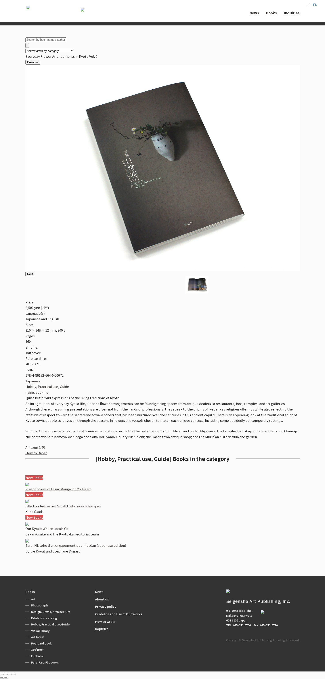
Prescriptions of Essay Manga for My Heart (58, 489)
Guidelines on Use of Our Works (118, 614)
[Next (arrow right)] (6, 678)
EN (315, 4)
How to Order (36, 453)
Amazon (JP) (35, 447)
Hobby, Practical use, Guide (47, 386)
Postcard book (41, 643)
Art (33, 599)
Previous (32, 62)
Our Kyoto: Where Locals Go (46, 528)
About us (102, 599)
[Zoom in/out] (13, 674)
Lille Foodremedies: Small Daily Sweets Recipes (63, 506)
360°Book (37, 649)
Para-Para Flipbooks (45, 662)
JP (308, 4)
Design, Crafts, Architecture (50, 612)
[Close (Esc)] (2, 674)
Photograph (39, 605)
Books (30, 591)
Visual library (40, 631)
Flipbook (37, 656)
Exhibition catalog (44, 618)
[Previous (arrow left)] (2, 678)
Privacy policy (105, 606)
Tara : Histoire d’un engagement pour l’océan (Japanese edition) (75, 545)
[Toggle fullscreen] (9, 674)
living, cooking (36, 392)
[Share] (6, 674)
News (99, 591)
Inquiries (101, 629)
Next (30, 274)
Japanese (32, 381)
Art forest (37, 637)
